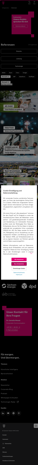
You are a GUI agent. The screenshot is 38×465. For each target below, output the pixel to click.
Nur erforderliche (19, 264)
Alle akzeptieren (19, 259)
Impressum (19, 274)
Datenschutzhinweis (19, 272)
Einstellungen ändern (19, 268)
